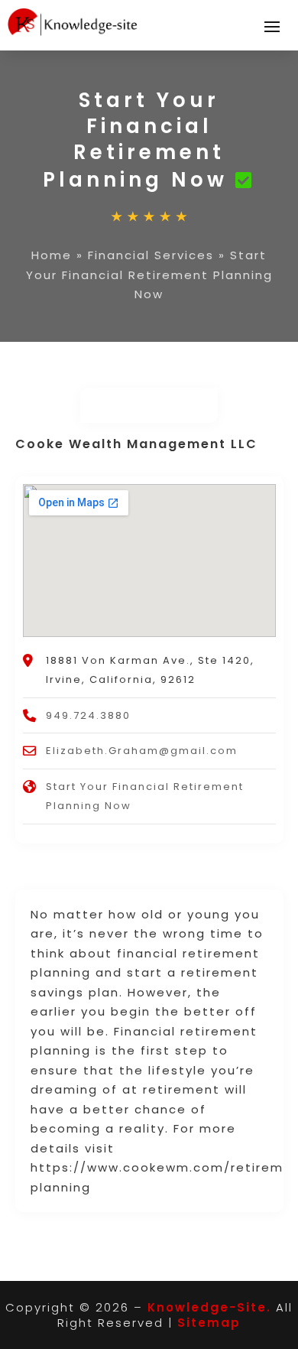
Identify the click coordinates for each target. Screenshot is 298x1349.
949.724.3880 (88, 715)
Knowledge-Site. (209, 1307)
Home (51, 255)
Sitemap (209, 1323)
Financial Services (151, 255)
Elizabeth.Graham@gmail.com (142, 750)
